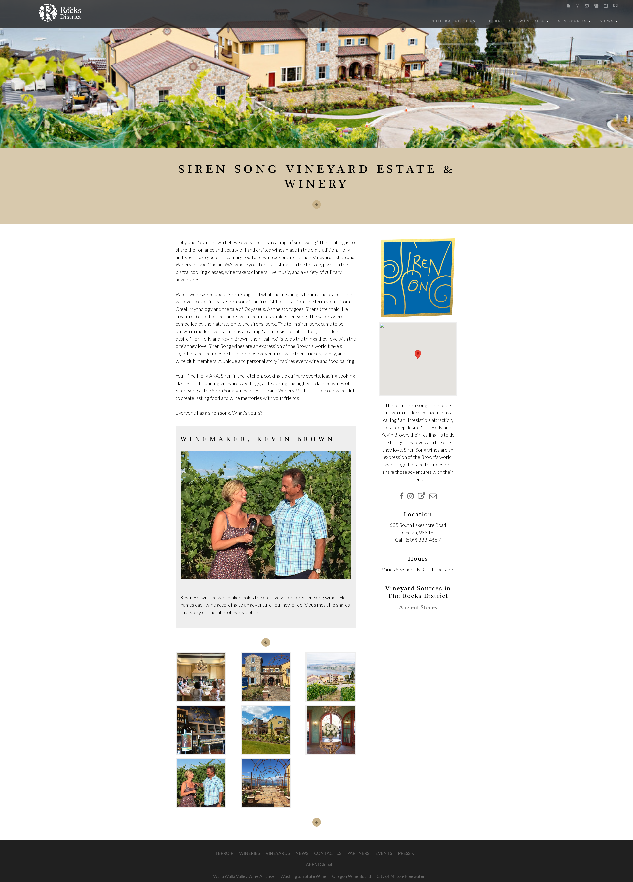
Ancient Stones (418, 608)
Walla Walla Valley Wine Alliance (244, 876)
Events (383, 853)
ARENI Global (319, 864)
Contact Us (327, 853)
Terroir (499, 21)
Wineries (535, 22)
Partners (358, 853)
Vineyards (575, 22)
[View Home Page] (60, 13)
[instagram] (410, 495)
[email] (433, 495)
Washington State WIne (303, 876)
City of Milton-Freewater (401, 876)
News (609, 22)
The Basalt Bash (455, 21)
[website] (421, 495)
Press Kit (408, 853)
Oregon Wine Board (351, 876)
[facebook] (401, 495)
